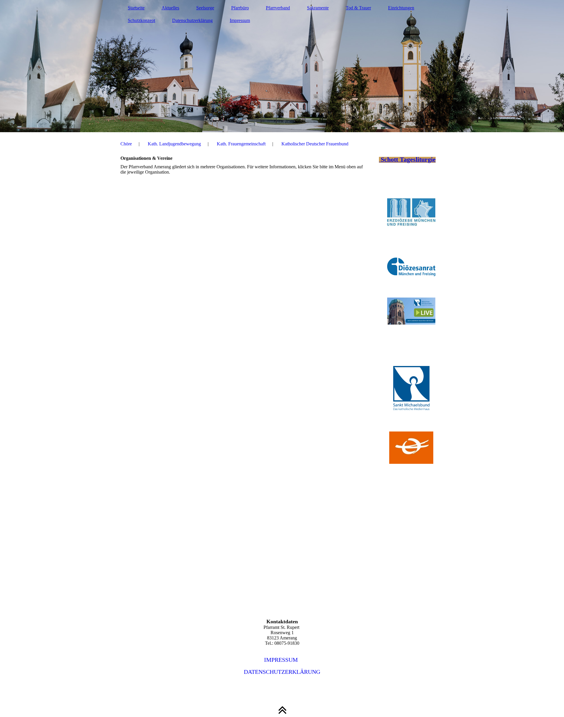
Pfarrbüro (240, 7)
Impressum (240, 20)
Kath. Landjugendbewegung (174, 143)
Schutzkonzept (141, 20)
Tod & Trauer (358, 7)
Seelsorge (205, 7)
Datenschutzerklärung (192, 20)
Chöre (126, 143)
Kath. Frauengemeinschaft (241, 143)
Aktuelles (170, 7)
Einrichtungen (401, 7)
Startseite (136, 7)
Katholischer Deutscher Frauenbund (314, 143)
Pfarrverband (278, 7)
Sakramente (318, 7)
